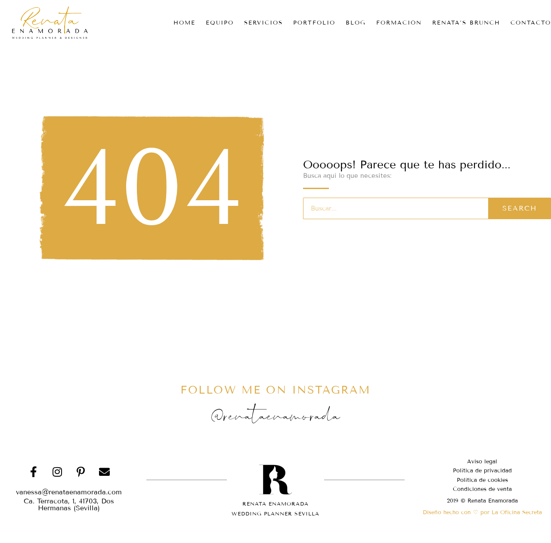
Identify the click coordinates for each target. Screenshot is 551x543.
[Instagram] (57, 471)
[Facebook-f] (33, 471)
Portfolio (314, 22)
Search (519, 208)
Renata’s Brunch (466, 22)
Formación (399, 22)
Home (184, 22)
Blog (356, 22)
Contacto (531, 22)
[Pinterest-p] (81, 471)
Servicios (263, 22)
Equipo (220, 22)
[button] (68, 504)
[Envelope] (104, 471)
